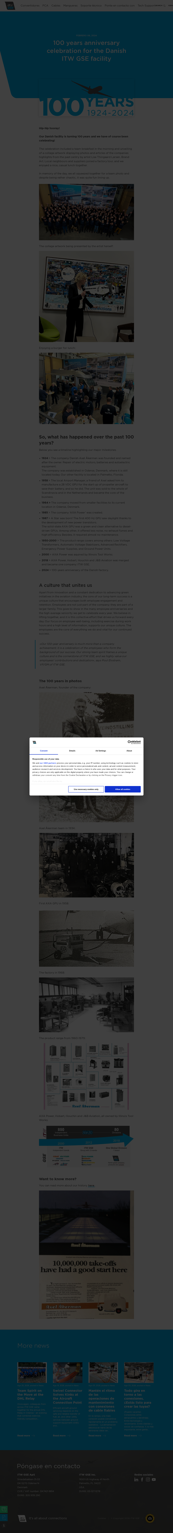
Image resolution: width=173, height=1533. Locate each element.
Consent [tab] (44, 751)
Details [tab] (72, 751)
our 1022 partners (48, 763)
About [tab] (129, 751)
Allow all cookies (122, 789)
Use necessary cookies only (86, 789)
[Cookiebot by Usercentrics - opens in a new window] (130, 742)
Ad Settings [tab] (100, 751)
